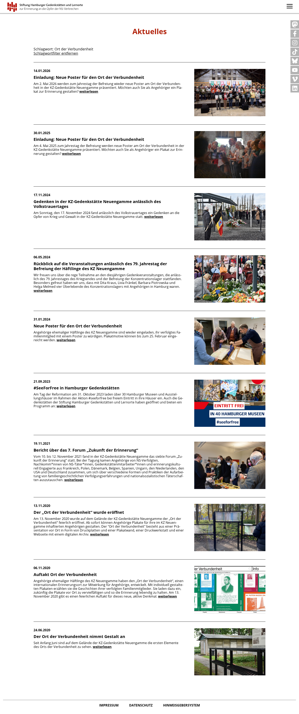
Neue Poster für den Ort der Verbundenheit (78, 326)
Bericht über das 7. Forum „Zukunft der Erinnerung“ (86, 450)
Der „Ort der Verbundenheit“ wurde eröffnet (79, 512)
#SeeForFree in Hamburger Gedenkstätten (76, 388)
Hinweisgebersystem (181, 705)
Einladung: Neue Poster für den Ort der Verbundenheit (89, 77)
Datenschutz (141, 705)
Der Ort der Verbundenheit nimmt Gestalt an (79, 636)
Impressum (109, 705)
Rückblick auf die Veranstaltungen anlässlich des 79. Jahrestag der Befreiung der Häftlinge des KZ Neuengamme (100, 266)
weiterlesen (88, 91)
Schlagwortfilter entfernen (56, 53)
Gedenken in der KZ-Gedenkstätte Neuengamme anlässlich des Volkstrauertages (97, 204)
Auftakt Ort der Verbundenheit (65, 574)
